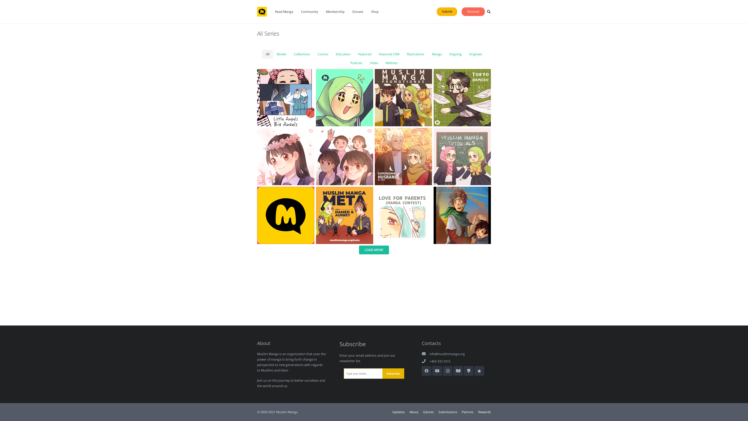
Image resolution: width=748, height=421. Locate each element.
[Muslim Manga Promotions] (403, 97)
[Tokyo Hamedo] (462, 97)
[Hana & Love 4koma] (285, 156)
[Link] (262, 12)
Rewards (484, 412)
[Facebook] (426, 371)
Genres (428, 412)
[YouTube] (437, 371)
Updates (398, 412)
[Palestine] (462, 215)
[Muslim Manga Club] (344, 97)
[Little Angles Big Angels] (285, 97)
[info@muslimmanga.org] (426, 354)
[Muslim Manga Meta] (344, 215)
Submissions (447, 412)
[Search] (489, 11)
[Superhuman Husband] (403, 156)
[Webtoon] (458, 371)
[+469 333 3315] (426, 361)
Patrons (468, 412)
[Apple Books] (479, 371)
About (413, 412)
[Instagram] (448, 371)
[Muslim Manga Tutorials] (462, 156)
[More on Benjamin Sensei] (285, 215)
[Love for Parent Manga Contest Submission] (403, 215)
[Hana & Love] (344, 156)
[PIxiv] (469, 371)
